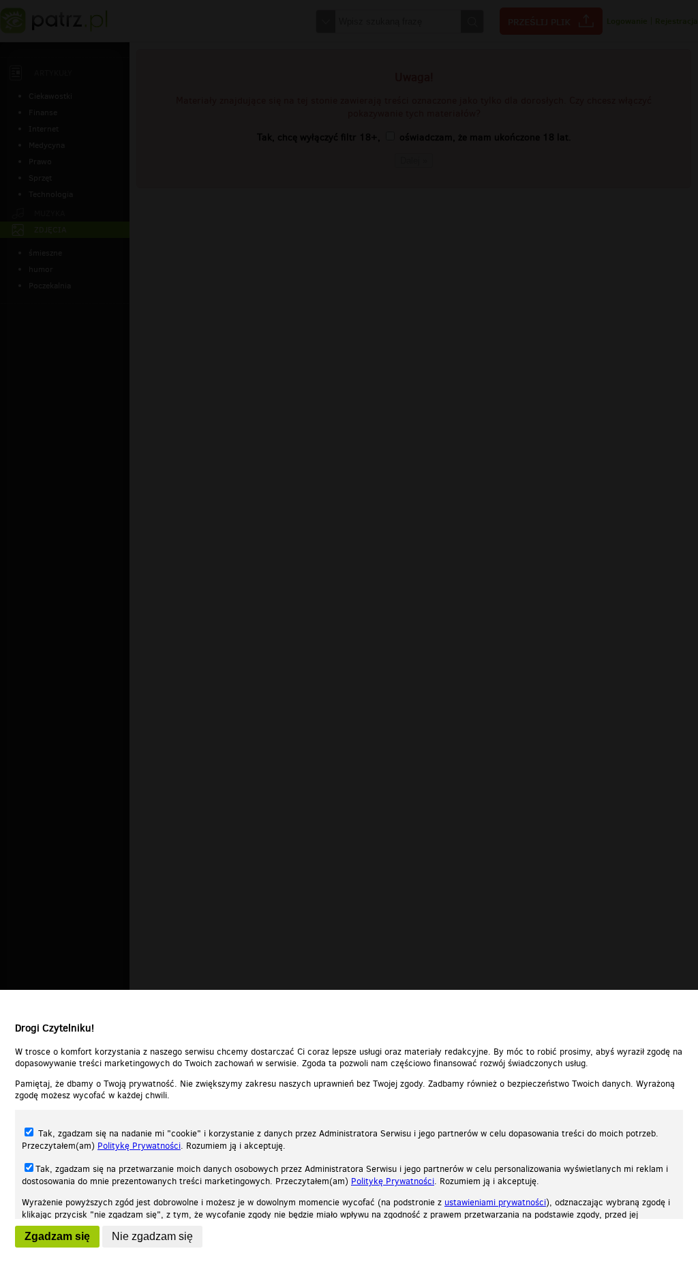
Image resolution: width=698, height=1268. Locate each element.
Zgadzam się (57, 1236)
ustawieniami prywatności (495, 1202)
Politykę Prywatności (139, 1145)
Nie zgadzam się (152, 1236)
